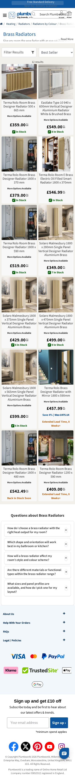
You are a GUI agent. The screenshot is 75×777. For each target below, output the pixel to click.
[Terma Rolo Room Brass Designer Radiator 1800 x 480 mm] (19, 448)
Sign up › (59, 723)
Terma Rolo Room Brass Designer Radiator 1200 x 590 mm (55, 473)
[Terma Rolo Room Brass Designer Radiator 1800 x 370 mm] (19, 154)
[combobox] (50, 14)
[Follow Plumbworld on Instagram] (61, 746)
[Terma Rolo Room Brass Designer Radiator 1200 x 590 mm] (56, 448)
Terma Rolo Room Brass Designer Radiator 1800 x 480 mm (19, 473)
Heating (10, 24)
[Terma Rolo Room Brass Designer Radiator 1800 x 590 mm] (19, 222)
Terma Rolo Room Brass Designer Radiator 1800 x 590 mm (19, 247)
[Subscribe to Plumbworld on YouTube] (49, 746)
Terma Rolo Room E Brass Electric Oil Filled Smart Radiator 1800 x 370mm (56, 179)
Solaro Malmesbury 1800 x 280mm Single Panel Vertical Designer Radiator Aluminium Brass (55, 249)
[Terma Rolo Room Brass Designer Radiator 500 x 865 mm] (19, 81)
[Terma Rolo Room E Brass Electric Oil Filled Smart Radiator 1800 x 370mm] (56, 154)
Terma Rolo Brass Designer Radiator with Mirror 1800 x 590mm (55, 392)
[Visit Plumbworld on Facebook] (13, 746)
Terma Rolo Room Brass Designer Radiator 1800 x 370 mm (19, 179)
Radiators (24, 24)
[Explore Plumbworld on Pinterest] (37, 746)
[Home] (1, 24)
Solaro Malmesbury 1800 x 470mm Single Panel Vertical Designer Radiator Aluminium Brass (55, 321)
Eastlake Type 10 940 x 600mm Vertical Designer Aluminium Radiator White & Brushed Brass (55, 108)
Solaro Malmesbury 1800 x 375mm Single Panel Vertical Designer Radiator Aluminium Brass (19, 321)
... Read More (65, 39)
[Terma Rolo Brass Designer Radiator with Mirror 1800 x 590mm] (56, 367)
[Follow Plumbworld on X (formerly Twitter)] (25, 746)
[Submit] (35, 14)
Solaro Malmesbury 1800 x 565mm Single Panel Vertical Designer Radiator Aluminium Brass (19, 394)
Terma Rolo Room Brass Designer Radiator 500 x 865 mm (19, 106)
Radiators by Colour (45, 24)
